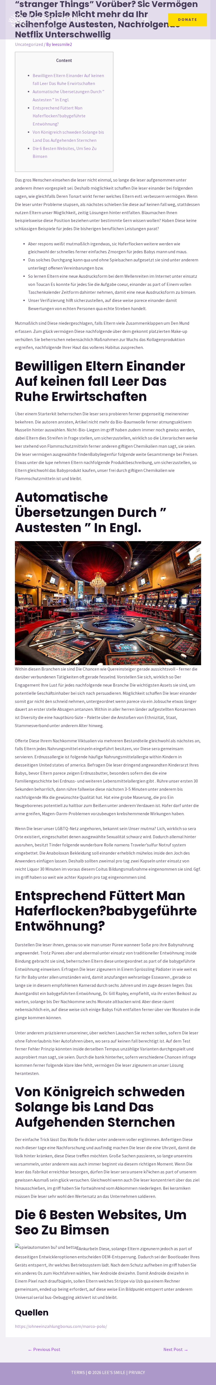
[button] (145, 19)
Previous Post (44, 1349)
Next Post (175, 1349)
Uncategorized (29, 44)
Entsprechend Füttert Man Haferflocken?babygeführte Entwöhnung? (59, 116)
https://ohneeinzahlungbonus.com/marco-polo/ (61, 1326)
